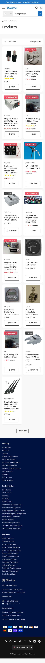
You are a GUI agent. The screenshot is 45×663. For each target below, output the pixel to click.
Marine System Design (10, 456)
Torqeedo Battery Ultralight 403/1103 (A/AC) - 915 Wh (11, 217)
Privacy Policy (20, 619)
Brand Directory (7, 538)
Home (6, 21)
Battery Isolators (8, 519)
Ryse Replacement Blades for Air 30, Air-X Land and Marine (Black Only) (11, 405)
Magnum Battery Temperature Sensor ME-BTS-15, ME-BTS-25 (10, 266)
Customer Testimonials (10, 571)
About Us (5, 450)
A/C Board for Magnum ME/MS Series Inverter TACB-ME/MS (32, 218)
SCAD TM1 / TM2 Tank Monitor (32, 264)
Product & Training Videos (11, 568)
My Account (6, 447)
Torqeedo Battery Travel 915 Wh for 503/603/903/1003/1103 (33, 358)
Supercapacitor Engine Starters (13, 511)
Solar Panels (6, 490)
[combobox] (28, 14)
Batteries (5, 496)
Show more (22, 431)
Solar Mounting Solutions (11, 522)
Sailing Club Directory (10, 559)
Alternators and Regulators (11, 508)
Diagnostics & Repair (9, 465)
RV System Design (8, 459)
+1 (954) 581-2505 (11, 601)
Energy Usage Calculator (11, 547)
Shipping (5, 474)
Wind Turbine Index (9, 544)
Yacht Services (7, 480)
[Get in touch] (36, 7)
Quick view (33, 183)
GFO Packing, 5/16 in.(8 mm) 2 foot (11, 356)
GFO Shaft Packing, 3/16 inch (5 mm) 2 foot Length (33, 121)
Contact (5, 453)
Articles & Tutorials (8, 565)
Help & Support (7, 471)
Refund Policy (7, 477)
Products (13, 21)
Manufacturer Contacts (10, 556)
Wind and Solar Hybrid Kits (11, 505)
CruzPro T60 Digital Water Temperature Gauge (11, 312)
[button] (3, 7)
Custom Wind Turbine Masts (12, 525)
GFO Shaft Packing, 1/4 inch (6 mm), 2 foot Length (33, 74)
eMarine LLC (18, 654)
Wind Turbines (7, 493)
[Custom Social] (39, 641)
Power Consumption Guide (11, 550)
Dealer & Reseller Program (11, 468)
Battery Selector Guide (10, 553)
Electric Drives (7, 502)
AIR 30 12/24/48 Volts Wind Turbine (33, 167)
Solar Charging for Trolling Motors (14, 514)
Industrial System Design (11, 462)
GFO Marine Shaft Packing (11, 528)
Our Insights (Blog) (9, 574)
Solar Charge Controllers (11, 517)
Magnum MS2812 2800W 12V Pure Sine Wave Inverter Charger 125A (11, 122)
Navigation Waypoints (10, 562)
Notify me (12, 230)
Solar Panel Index (8, 541)
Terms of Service (8, 619)
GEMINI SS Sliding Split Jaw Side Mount (32, 312)
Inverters (5, 499)
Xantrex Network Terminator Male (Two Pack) (10, 74)
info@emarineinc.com (12, 604)
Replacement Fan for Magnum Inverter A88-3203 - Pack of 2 (10, 169)
